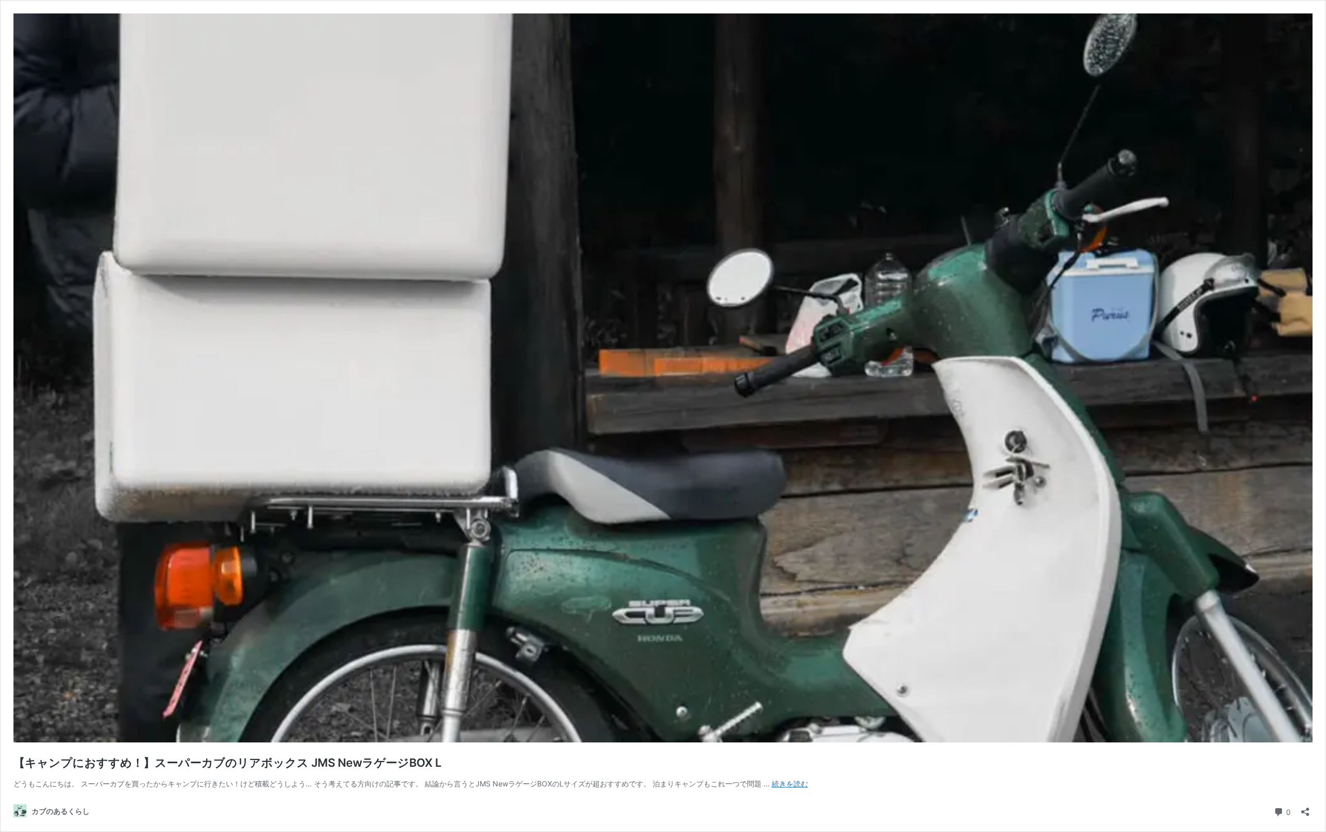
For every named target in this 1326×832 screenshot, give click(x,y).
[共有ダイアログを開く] (1305, 808)
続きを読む (790, 783)
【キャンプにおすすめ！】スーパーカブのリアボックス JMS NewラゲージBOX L (227, 762)
